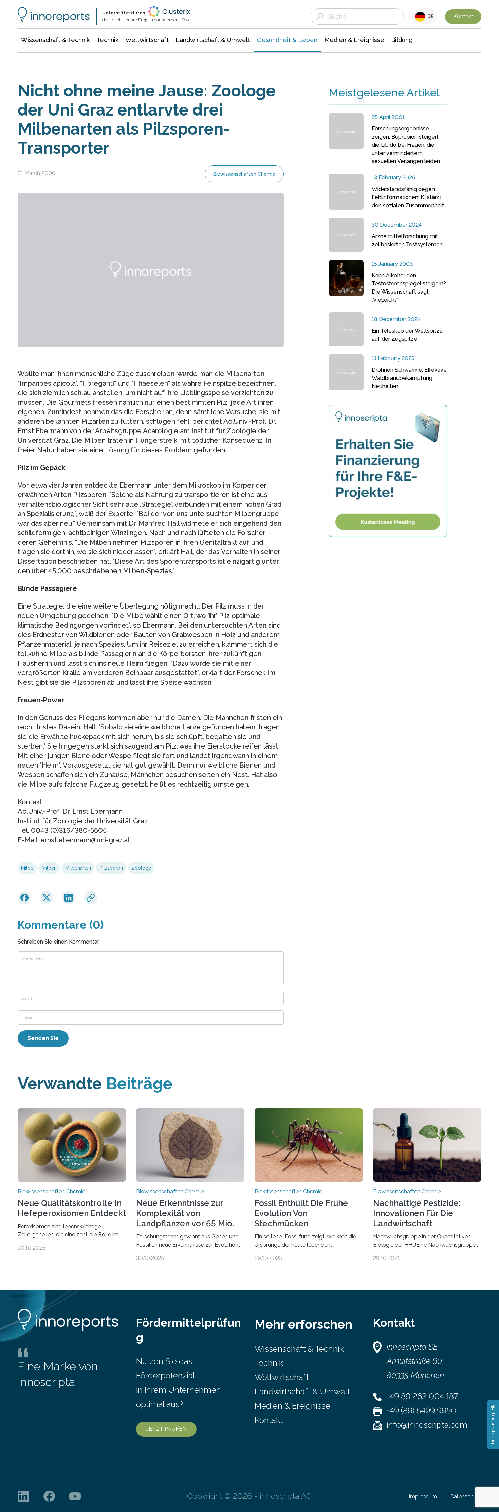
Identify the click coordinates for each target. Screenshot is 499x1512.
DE (429, 16)
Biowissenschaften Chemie (244, 174)
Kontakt (463, 16)
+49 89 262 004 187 (422, 1396)
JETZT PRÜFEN (166, 1429)
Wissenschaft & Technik (299, 1349)
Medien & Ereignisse (292, 1406)
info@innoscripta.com (427, 1425)
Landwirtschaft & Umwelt (302, 1391)
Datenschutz (465, 1496)
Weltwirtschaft (282, 1377)
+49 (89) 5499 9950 (421, 1411)
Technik (269, 1363)
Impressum (423, 1496)
